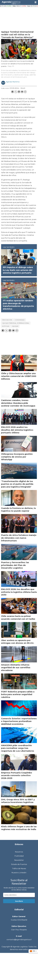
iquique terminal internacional (15, 323)
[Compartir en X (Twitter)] (15, 91)
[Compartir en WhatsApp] (25, 91)
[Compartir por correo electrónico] (22, 91)
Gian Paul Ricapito (19, 930)
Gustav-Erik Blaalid (19, 920)
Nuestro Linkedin (19, 873)
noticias (5, 326)
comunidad (20, 320)
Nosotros (19, 852)
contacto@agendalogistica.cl (19, 940)
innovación (7, 320)
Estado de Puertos (19, 864)
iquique (15, 326)
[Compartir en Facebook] (12, 91)
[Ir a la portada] (16, 2)
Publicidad (19, 856)
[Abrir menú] (35, 2)
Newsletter (19, 860)
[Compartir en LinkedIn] (18, 91)
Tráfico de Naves (19, 868)
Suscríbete (19, 901)
